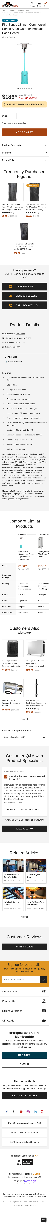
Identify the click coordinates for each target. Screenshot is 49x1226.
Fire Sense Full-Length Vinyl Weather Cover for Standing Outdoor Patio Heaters (12, 207)
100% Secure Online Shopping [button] (24, 1142)
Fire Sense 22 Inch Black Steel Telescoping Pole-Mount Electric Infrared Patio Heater (36, 703)
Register (24, 1055)
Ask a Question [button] (24, 829)
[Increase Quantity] (19, 116)
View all (24, 719)
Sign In (24, 1064)
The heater (19, 465)
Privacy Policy (30, 1205)
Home (4, 11)
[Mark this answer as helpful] (30, 809)
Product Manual (15, 362)
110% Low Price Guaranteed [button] (24, 1132)
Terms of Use (18, 1205)
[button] (24, 296)
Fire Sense (20, 334)
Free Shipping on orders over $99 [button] (24, 1123)
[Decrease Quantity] (13, 116)
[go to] (13, 192)
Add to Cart (24, 132)
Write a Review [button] (8, 37)
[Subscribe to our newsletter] (43, 979)
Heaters (12, 11)
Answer (11, 809)
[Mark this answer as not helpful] (36, 809)
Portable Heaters (23, 11)
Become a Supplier (24, 1096)
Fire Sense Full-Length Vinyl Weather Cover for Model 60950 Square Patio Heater (24, 246)
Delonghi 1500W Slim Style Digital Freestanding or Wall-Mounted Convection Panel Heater (35, 663)
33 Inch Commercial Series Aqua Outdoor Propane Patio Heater (26, 555)
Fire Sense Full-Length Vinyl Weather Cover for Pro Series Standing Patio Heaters (36, 207)
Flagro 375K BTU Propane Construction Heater (11, 703)
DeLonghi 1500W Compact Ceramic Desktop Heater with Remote (11, 663)
